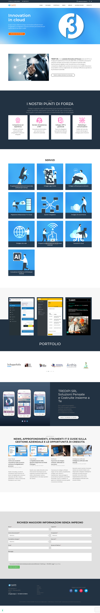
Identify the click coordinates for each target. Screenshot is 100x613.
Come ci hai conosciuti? (13, 533)
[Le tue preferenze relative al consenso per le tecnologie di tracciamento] (2, 610)
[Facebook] (89, 1)
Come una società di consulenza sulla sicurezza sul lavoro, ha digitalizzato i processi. (16, 463)
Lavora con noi (40, 592)
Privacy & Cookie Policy (77, 601)
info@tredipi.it (25, 1)
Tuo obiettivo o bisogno (13, 539)
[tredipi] (12, 5)
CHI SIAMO (48, 5)
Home (41, 5)
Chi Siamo (39, 587)
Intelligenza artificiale (79, 459)
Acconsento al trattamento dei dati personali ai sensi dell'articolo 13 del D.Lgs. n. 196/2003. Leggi (35, 564)
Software (53, 459)
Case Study (11, 459)
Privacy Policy (57, 564)
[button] (46, 371)
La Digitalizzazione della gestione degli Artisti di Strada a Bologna (38, 462)
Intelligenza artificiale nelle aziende (80, 461)
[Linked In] (91, 1)
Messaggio (10, 551)
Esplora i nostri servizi (17, 33)
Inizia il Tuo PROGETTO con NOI (68, 417)
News (38, 589)
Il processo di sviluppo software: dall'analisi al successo (57, 462)
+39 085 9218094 (14, 1)
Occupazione (54, 533)
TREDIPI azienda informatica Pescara (63, 75)
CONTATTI (89, 5)
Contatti (39, 594)
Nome (9, 526)
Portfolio (56, 5)
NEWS (63, 5)
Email (9, 545)
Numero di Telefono (55, 545)
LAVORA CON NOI (79, 5)
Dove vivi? (53, 539)
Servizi (70, 5)
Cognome (53, 526)
